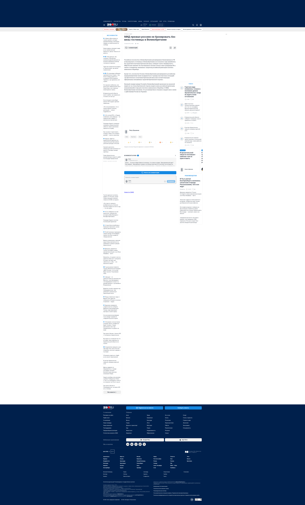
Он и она (167, 415)
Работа (167, 425)
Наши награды (107, 423)
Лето (148, 423)
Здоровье (129, 433)
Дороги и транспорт (131, 425)
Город (127, 423)
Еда (127, 428)
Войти (130, 182)
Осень (166, 417)
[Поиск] (193, 25)
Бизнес (128, 417)
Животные (129, 430)
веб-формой (129, 496)
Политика (168, 420)
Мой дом (149, 425)
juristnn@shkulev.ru (139, 495)
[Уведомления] (197, 25)
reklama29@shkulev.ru (180, 481)
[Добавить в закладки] (170, 47)
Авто (127, 415)
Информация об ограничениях (160, 486)
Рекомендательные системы (159, 490)
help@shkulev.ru (113, 496)
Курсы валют (154, 21)
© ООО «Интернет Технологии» (128, 499)
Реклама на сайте (108, 415)
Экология (185, 423)
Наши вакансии (107, 425)
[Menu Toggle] (104, 25)
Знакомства (117, 21)
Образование (150, 433)
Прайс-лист (106, 417)
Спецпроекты (187, 428)
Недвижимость (107, 21)
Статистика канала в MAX (110, 433)
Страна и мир (187, 420)
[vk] (131, 444)
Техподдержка (107, 428)
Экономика (186, 425)
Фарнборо (133, 136)
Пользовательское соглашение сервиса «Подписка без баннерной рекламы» (170, 493)
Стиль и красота (187, 417)
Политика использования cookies (161, 488)
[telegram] (127, 444)
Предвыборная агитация (110, 430)
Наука (148, 428)
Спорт (184, 415)
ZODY (160, 21)
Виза (140, 136)
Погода (124, 21)
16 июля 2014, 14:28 (128, 43)
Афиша (140, 21)
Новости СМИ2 (129, 192)
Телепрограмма (132, 21)
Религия (167, 430)
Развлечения (168, 428)
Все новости (112, 35)
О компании (106, 420)
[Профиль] (201, 25)
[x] (144, 444)
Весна (127, 420)
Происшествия (169, 423)
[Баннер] (121, 29)
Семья (167, 433)
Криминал (150, 417)
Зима (148, 415)
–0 (174, 168)
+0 (170, 168)
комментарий (132, 47)
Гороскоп (146, 21)
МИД (126, 136)
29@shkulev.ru (120, 493)
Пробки (153, 25)
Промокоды (171, 21)
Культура (149, 420)
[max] (140, 444)
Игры (164, 21)
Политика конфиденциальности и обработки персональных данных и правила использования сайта (176, 495)
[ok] (136, 444)
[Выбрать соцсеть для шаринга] (174, 47)
